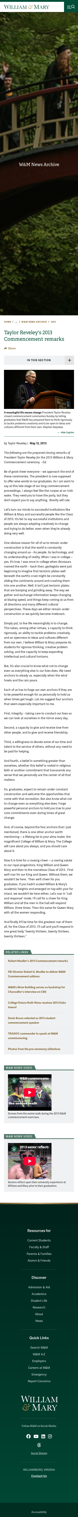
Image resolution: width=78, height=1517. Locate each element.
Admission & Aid (39, 1287)
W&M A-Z (39, 1354)
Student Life (39, 1301)
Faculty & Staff (39, 1247)
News (39, 1321)
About (39, 1314)
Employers (39, 1361)
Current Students (39, 1240)
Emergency (39, 1374)
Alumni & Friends (39, 1261)
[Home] (26, 7)
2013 (53, 321)
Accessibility (39, 1512)
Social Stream (39, 1453)
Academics (39, 1294)
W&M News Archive (39, 164)
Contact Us (39, 1476)
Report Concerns (39, 1381)
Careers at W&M (39, 1368)
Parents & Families (39, 1254)
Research (39, 1307)
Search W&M (39, 1348)
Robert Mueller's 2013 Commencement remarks (38, 961)
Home (7, 321)
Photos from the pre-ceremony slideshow (34, 1049)
